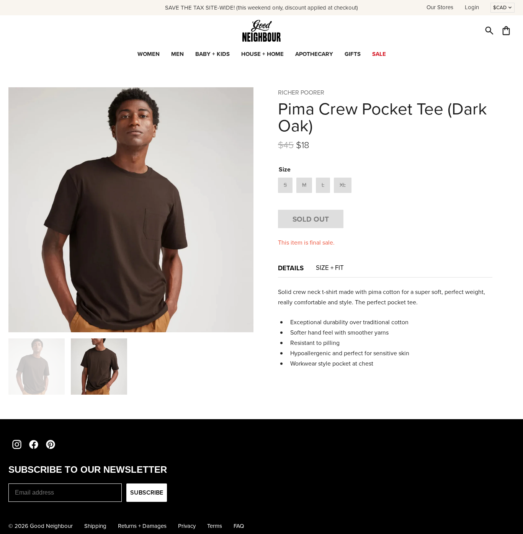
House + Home (262, 54)
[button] (489, 30)
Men (177, 54)
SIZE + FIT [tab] (330, 268)
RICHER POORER (301, 92)
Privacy (187, 526)
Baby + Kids (212, 54)
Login (472, 7)
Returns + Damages (142, 526)
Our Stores (440, 7)
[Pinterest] (50, 444)
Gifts (353, 54)
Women (148, 54)
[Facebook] (33, 444)
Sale (379, 54)
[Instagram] (16, 444)
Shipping (95, 526)
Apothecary (314, 54)
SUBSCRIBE (146, 492)
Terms (214, 526)
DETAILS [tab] (291, 268)
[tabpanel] (385, 328)
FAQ (239, 526)
